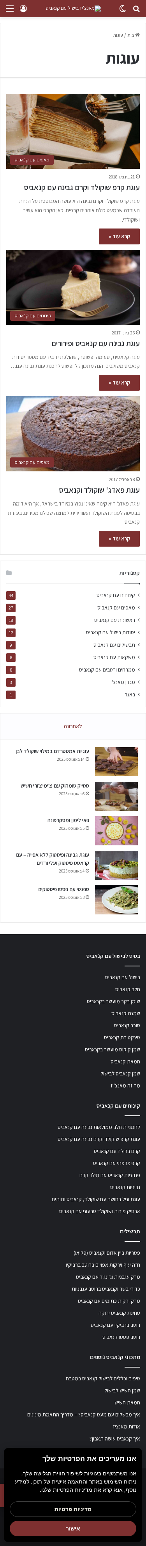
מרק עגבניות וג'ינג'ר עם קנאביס (108, 1276)
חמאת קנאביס (125, 1061)
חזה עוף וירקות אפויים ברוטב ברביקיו (103, 1264)
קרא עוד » (119, 236)
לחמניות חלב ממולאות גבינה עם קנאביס (99, 1127)
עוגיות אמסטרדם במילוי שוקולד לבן (52, 751)
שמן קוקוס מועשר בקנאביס (112, 1049)
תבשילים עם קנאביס (114, 644)
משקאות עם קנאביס (114, 657)
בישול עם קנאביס (122, 977)
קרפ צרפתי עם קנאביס (116, 1163)
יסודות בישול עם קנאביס (110, 632)
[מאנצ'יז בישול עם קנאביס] (73, 8)
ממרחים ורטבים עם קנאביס (107, 669)
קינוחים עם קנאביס (116, 595)
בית (131, 35)
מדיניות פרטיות (73, 1509)
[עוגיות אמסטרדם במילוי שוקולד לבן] (116, 761)
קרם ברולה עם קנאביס (117, 1151)
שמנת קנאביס (125, 1013)
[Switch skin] (123, 11)
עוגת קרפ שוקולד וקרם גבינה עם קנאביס (82, 187)
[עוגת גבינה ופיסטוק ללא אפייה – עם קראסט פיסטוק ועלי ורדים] (116, 865)
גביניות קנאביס (125, 1187)
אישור (73, 1528)
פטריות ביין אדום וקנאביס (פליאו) (107, 1252)
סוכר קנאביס (127, 1025)
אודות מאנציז (126, 1426)
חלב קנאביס (127, 989)
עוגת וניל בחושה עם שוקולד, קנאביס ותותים (96, 1199)
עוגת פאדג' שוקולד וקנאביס (99, 490)
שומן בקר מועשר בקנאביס (113, 1001)
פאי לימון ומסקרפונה (68, 820)
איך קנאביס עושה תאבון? (115, 1438)
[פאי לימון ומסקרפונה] (116, 830)
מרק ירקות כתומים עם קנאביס (109, 1300)
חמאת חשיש (127, 1402)
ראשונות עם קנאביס (114, 619)
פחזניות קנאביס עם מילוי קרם (109, 1175)
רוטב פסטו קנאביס (121, 1336)
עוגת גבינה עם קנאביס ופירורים (95, 343)
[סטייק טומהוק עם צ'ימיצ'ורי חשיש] (116, 796)
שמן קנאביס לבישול (120, 1073)
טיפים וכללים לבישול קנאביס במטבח (103, 1378)
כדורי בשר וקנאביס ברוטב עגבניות (106, 1288)
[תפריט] (10, 11)
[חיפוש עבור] (136, 11)
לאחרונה (73, 726)
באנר (130, 694)
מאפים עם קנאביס (116, 607)
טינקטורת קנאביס (122, 1037)
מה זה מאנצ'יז (125, 1085)
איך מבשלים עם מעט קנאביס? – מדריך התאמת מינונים (83, 1414)
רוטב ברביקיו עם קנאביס (115, 1324)
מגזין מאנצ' (123, 682)
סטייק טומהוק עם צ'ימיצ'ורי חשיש (55, 785)
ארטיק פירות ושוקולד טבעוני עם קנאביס (99, 1211)
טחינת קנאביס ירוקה (119, 1312)
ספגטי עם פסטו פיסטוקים (63, 889)
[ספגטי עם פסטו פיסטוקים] (116, 899)
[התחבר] (23, 11)
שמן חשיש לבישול (122, 1390)
